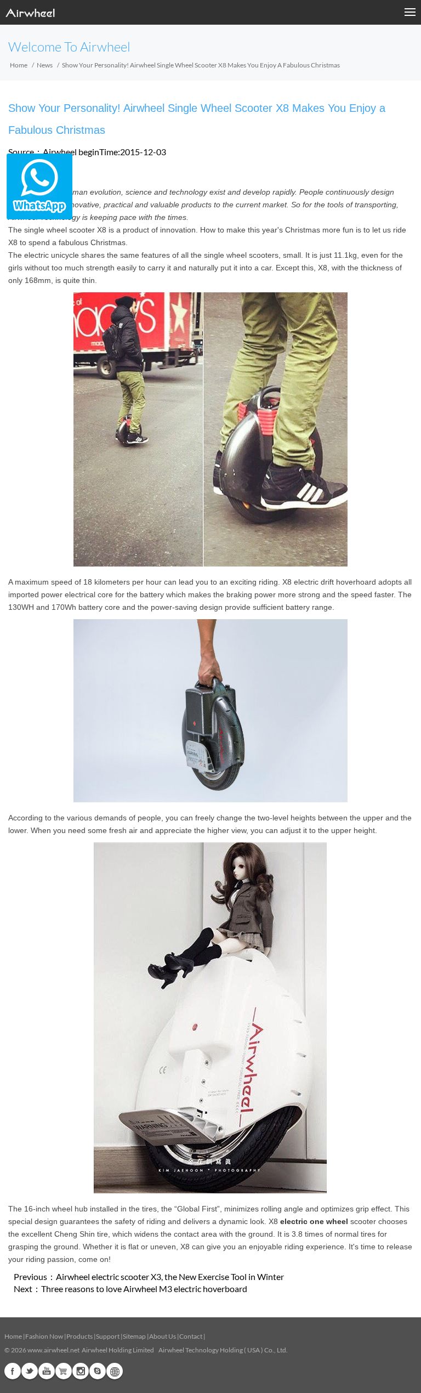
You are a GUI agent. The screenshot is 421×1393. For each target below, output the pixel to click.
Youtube (46, 1371)
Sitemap (134, 1336)
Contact (190, 1336)
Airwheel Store (63, 1371)
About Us (162, 1336)
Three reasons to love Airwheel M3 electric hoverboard (144, 1288)
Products (79, 1336)
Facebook (12, 1371)
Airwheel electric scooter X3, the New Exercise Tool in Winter (170, 1276)
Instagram (80, 1371)
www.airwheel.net (53, 1350)
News (45, 65)
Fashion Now (44, 1336)
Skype (97, 1371)
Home (18, 65)
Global (114, 1371)
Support (108, 1336)
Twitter (29, 1371)
